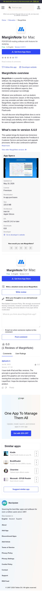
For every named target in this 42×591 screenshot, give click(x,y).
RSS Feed (5, 581)
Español (19, 519)
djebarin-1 (6, 361)
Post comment (21, 337)
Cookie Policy (7, 564)
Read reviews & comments (11, 62)
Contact (5, 570)
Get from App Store (22, 52)
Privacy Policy (7, 553)
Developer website (29, 67)
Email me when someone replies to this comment (20, 331)
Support (5, 575)
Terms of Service (8, 547)
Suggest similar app (21, 489)
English (5, 519)
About (4, 525)
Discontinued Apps (9, 536)
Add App (5, 530)
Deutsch (12, 519)
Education (11, 20)
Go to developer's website (15, 235)
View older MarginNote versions (13, 150)
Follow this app (10, 67)
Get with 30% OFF (21, 433)
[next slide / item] (36, 168)
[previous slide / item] (5, 168)
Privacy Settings (8, 559)
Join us (36, 1)
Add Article (6, 542)
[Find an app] (10, 7)
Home (4, 20)
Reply (11, 387)
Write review (21, 292)
